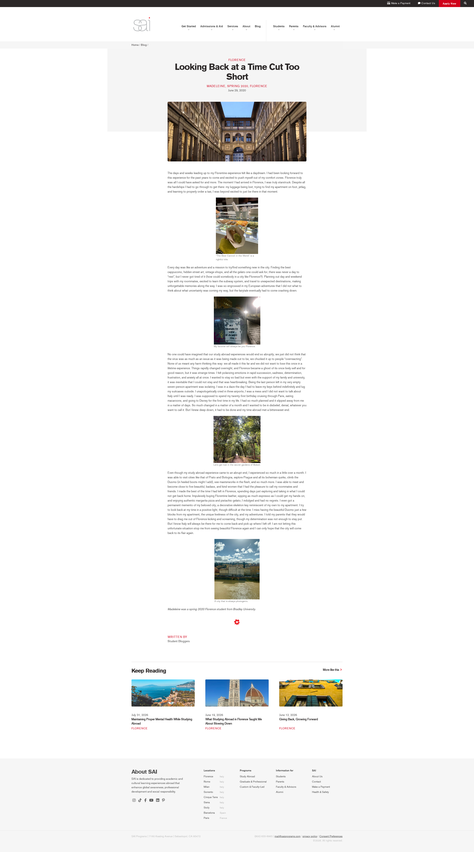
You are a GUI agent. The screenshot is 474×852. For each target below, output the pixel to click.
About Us (317, 776)
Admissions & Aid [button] (211, 26)
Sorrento (208, 792)
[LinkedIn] (157, 800)
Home (134, 45)
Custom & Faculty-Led (252, 786)
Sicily (206, 807)
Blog (258, 26)
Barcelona (209, 812)
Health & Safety (320, 792)
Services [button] (232, 26)
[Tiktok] (140, 800)
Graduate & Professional (253, 781)
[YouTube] (151, 800)
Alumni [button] (335, 26)
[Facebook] (145, 800)
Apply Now (449, 3)
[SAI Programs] (141, 24)
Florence (237, 60)
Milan (206, 786)
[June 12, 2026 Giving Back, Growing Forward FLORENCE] (311, 695)
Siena (207, 802)
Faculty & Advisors (286, 786)
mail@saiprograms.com (288, 836)
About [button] (246, 26)
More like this (331, 669)
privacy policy (310, 836)
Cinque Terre (211, 797)
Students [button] (279, 26)
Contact (316, 781)
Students (281, 776)
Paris (206, 818)
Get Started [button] (188, 26)
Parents (280, 781)
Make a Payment (321, 786)
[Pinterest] (163, 800)
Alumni (279, 792)
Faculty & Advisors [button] (314, 26)
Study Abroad (247, 776)
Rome (207, 781)
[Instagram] (134, 800)
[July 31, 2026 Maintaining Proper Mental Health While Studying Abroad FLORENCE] (163, 695)
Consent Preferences (331, 836)
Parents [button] (293, 26)
